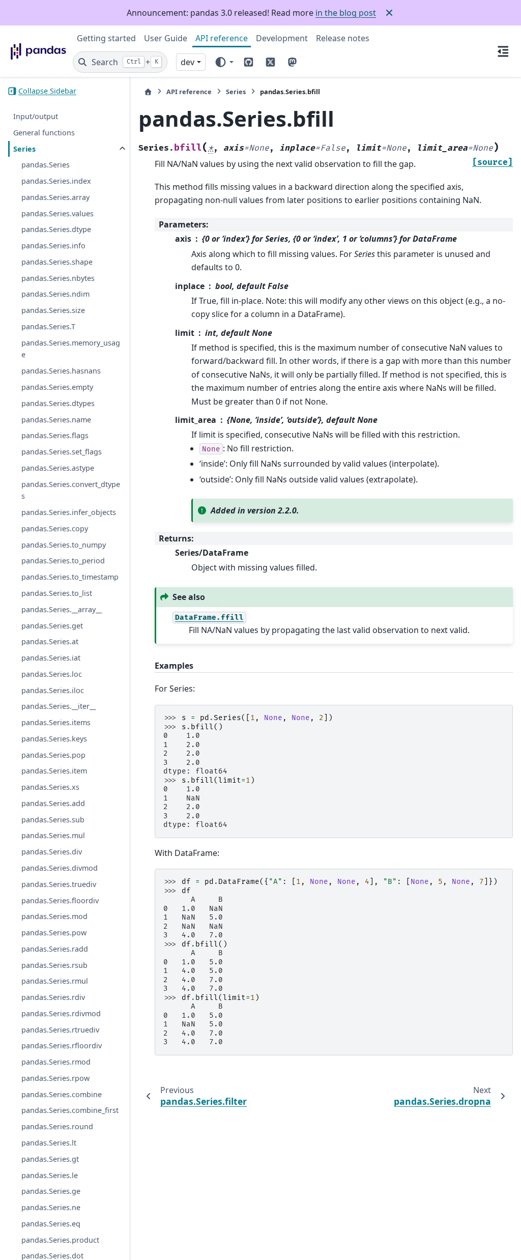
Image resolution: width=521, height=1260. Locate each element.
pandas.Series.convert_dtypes (70, 490)
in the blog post (345, 12)
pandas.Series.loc (51, 674)
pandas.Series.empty (57, 387)
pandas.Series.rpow (55, 1078)
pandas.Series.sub (52, 819)
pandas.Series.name (56, 419)
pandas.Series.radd (54, 949)
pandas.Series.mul (53, 835)
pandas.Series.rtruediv (60, 1030)
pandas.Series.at (49, 641)
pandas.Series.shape (57, 262)
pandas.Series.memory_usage (70, 349)
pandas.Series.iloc (52, 690)
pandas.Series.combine (61, 1094)
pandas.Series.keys (54, 738)
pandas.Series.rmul (54, 981)
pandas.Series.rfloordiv (61, 1045)
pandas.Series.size (53, 310)
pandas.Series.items (56, 722)
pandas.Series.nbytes (58, 278)
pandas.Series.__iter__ (58, 706)
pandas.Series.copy (54, 528)
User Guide (165, 38)
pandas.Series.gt (50, 1159)
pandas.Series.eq (50, 1223)
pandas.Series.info (53, 245)
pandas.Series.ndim (55, 294)
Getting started (106, 38)
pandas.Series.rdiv (53, 997)
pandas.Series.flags (55, 435)
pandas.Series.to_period (63, 560)
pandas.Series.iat (50, 658)
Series (24, 149)
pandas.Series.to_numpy (63, 545)
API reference (221, 38)
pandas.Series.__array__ (61, 609)
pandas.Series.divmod (59, 868)
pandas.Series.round (57, 1126)
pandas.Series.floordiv (60, 900)
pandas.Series (45, 164)
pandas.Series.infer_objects (68, 512)
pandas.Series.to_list (56, 593)
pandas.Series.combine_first (70, 1110)
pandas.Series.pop (53, 755)
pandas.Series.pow (53, 932)
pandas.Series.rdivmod (61, 1013)
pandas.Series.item (54, 771)
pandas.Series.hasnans (61, 371)
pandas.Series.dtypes (58, 403)
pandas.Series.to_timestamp (70, 577)
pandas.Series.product (60, 1240)
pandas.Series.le (49, 1175)
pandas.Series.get (52, 626)
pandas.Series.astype (57, 468)
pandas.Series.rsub (54, 965)
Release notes (342, 38)
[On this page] (503, 51)
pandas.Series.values (57, 213)
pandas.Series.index (56, 181)
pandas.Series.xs (50, 787)
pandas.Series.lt (48, 1143)
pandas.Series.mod (54, 916)
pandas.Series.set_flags (61, 451)
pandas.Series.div (51, 851)
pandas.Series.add (53, 803)
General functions (44, 132)
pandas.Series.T (48, 326)
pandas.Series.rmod (56, 1062)
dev (187, 62)
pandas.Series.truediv (58, 884)
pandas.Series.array (55, 197)
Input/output (35, 116)
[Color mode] (223, 62)
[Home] (148, 92)
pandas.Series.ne (50, 1207)
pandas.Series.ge (50, 1191)
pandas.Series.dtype (56, 229)
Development (282, 38)
